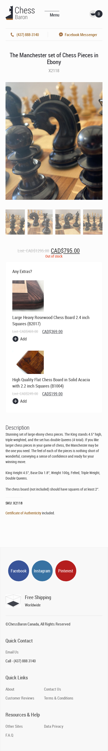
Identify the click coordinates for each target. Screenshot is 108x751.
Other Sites (14, 726)
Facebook (18, 571)
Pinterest (65, 571)
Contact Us (52, 689)
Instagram (42, 571)
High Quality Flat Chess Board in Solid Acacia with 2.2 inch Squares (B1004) (51, 383)
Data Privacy (53, 726)
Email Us (12, 652)
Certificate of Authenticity (23, 512)
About (10, 689)
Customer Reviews (20, 698)
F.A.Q (9, 735)
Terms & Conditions (58, 698)
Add (23, 339)
